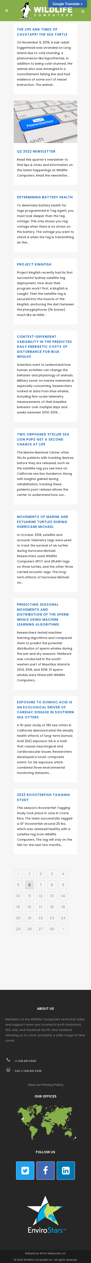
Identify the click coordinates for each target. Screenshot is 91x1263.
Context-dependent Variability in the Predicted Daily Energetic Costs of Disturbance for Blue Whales (44, 346)
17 (41, 907)
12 (41, 896)
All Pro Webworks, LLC (53, 1253)
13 (52, 896)
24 (63, 918)
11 (29, 896)
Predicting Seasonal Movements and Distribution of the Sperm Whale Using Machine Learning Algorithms (43, 614)
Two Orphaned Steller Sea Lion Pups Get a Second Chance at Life (43, 439)
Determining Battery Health (45, 197)
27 (40, 929)
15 (18, 907)
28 (52, 929)
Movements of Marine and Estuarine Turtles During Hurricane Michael (42, 522)
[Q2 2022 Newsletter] (45, 122)
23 (52, 918)
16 (29, 907)
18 (52, 907)
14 (63, 896)
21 (29, 918)
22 (40, 918)
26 (29, 929)
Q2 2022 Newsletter (36, 151)
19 (63, 907)
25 (18, 929)
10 (18, 896)
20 (18, 918)
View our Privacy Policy (45, 1085)
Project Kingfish (34, 264)
